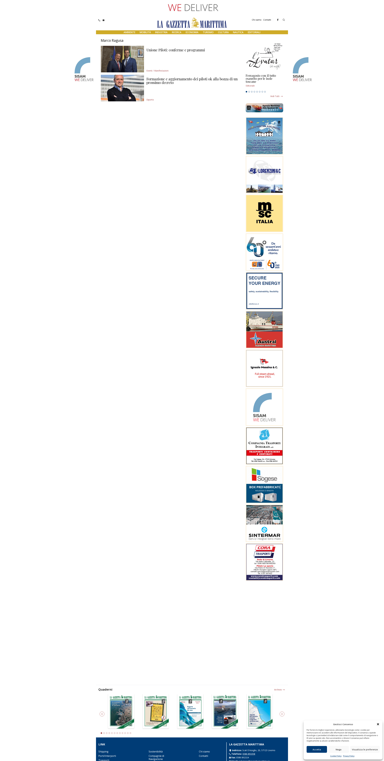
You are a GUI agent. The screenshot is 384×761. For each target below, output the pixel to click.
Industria (161, 32)
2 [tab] (249, 91)
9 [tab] (122, 733)
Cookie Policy (336, 756)
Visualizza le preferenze (365, 749)
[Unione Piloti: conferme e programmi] (122, 59)
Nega (338, 749)
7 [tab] (262, 91)
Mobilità (145, 32)
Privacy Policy (348, 756)
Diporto (150, 99)
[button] (378, 724)
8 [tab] (265, 91)
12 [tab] (130, 733)
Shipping (103, 751)
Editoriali (254, 32)
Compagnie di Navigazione (156, 757)
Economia (192, 32)
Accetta (317, 749)
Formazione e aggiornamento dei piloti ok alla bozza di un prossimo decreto (192, 80)
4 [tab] (254, 91)
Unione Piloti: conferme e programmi (175, 49)
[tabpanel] (264, 82)
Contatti (267, 19)
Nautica (238, 32)
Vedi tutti (274, 96)
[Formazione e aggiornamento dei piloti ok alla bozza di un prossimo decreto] (122, 88)
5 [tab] (257, 91)
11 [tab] (128, 733)
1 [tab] (246, 91)
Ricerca (176, 32)
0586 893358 (249, 753)
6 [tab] (259, 91)
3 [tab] (252, 91)
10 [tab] (125, 733)
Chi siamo (256, 19)
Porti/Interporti (107, 756)
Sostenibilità (156, 751)
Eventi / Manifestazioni (157, 70)
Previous (102, 714)
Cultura (223, 32)
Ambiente (129, 32)
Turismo (208, 32)
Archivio (278, 689)
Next (282, 714)
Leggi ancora (264, 82)
